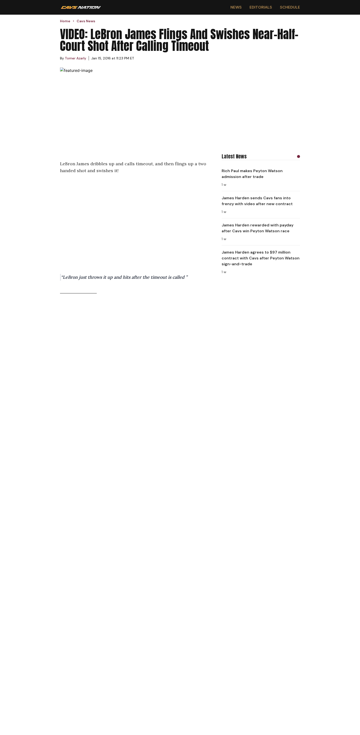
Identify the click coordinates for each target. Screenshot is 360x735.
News (236, 7)
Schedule (290, 7)
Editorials (261, 7)
